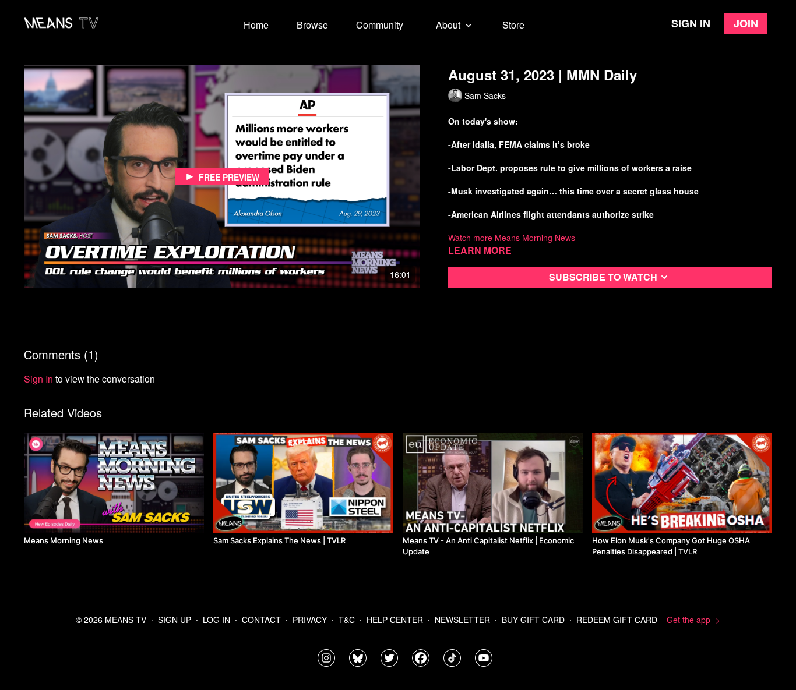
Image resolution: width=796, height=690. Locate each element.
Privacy (310, 619)
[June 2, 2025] (303, 483)
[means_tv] (326, 658)
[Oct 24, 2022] (493, 483)
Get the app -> (693, 619)
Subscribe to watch (603, 277)
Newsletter (462, 619)
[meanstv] (420, 658)
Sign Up (174, 619)
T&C (347, 619)
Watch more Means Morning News (511, 237)
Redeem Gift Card (616, 619)
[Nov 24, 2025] (682, 483)
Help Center (395, 619)
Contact (261, 619)
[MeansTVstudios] (358, 658)
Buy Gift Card (533, 619)
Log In (216, 619)
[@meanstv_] (452, 658)
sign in (38, 378)
